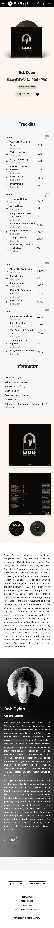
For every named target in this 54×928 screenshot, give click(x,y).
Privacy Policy (27, 905)
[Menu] (3, 3)
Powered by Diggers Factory (27, 918)
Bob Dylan (27, 72)
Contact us (27, 897)
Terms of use (27, 901)
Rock (16, 399)
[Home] (18, 4)
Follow (11, 840)
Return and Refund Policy (27, 909)
